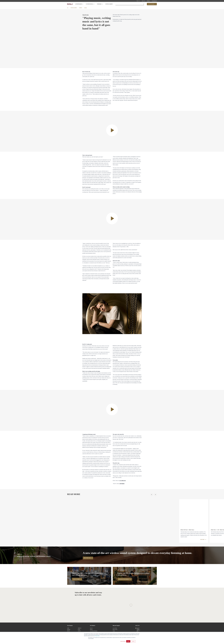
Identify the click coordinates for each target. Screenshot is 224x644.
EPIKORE (68, 629)
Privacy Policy (97, 635)
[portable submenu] (102, 4)
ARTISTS (80, 7)
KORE (68, 628)
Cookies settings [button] (122, 641)
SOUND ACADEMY (74, 7)
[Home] (69, 4)
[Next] (155, 494)
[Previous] (151, 494)
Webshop (91, 629)
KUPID (79, 629)
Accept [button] (128, 641)
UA (67, 7)
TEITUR (85, 7)
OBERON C (79, 628)
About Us (91, 628)
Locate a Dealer (115, 628)
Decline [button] (133, 641)
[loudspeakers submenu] (82, 4)
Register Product (115, 629)
